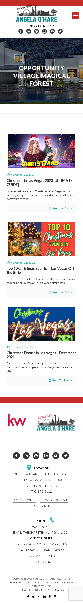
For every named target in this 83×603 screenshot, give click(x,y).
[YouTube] (39, 597)
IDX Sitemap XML (56, 590)
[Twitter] (33, 597)
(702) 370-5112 (41, 527)
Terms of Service (54, 500)
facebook (21, 31)
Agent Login (32, 582)
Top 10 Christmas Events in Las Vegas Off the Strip (41, 270)
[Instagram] (55, 597)
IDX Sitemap (36, 590)
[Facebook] (28, 597)
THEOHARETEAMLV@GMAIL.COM (46, 533)
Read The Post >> (62, 208)
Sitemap (22, 590)
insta (44, 31)
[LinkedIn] (44, 597)
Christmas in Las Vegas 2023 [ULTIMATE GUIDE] (40, 182)
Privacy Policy (24, 500)
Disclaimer (41, 506)
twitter (28, 31)
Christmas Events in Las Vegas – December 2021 (41, 355)
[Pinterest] (50, 597)
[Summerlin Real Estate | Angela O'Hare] (36, 12)
